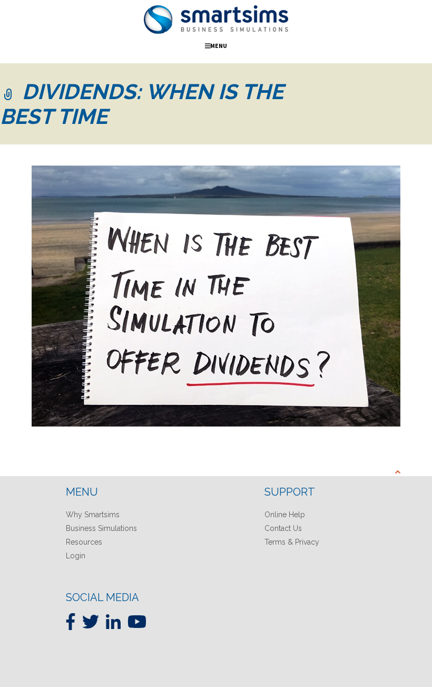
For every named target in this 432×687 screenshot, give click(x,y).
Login (75, 555)
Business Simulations (101, 528)
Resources (84, 542)
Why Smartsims (93, 514)
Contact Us (283, 528)
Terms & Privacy (291, 542)
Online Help (284, 514)
